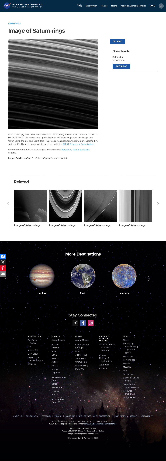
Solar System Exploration (27, 4)
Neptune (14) (81, 366)
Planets (55, 336)
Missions (127, 367)
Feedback (46, 416)
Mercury (124, 293)
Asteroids (104, 365)
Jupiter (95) (81, 355)
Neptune (55, 373)
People (126, 363)
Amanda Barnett (89, 428)
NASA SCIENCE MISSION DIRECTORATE (94, 416)
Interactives (128, 374)
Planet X (55, 402)
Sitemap (133, 416)
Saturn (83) (80, 358)
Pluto (54, 380)
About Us (17, 416)
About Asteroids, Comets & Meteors (107, 348)
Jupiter (42, 293)
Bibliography (32, 416)
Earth (83, 293)
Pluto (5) (79, 369)
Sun (29, 347)
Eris (53, 395)
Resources (128, 356)
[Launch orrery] (79, 6)
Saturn (54, 366)
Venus (54, 351)
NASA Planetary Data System (78, 144)
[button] (152, 6)
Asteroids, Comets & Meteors (104, 339)
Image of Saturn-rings (27, 225)
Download (121, 66)
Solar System (34, 336)
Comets (103, 368)
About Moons (82, 340)
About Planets (58, 340)
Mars (53, 358)
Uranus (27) (81, 362)
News (126, 340)
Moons (78, 336)
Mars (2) (79, 351)
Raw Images (14, 23)
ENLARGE (117, 41)
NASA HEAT (129, 398)
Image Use (70, 416)
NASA (7, 5)
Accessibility (147, 416)
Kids (125, 371)
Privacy (58, 416)
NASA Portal (120, 416)
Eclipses (32, 364)
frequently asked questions (75, 150)
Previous (8, 203)
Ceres (54, 384)
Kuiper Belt (33, 350)
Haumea (55, 391)
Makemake (56, 387)
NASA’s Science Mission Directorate (100, 424)
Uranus (54, 369)
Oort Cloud (33, 354)
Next (158, 203)
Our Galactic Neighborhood (27, 7)
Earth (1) (79, 348)
